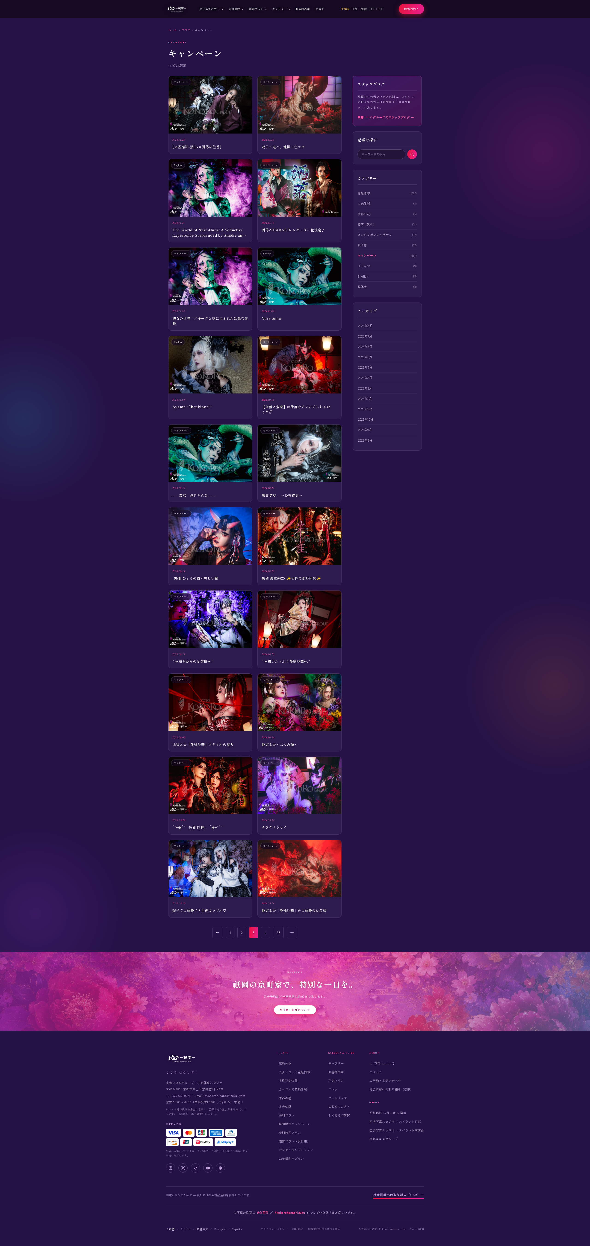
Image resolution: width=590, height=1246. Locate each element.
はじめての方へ (209, 9)
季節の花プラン (290, 1132)
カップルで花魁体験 (293, 1089)
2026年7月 (365, 336)
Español (237, 1229)
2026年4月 (365, 367)
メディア (363, 266)
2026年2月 (365, 388)
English (362, 276)
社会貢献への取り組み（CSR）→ (398, 1194)
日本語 (344, 9)
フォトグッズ (337, 1098)
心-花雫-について (382, 1063)
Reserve (411, 9)
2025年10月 (366, 419)
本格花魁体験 (288, 1080)
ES (380, 9)
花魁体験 (234, 9)
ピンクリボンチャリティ (374, 234)
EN (355, 9)
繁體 (364, 9)
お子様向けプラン (291, 1158)
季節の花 (363, 214)
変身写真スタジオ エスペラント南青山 (396, 1130)
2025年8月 (365, 440)
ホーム (172, 30)
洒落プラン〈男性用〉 (294, 1141)
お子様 (362, 245)
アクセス (375, 1072)
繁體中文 (202, 1229)
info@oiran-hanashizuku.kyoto (224, 1095)
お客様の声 (302, 9)
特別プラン (256, 9)
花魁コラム (336, 1080)
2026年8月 (365, 325)
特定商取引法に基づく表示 (324, 1229)
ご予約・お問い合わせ (295, 1010)
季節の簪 (285, 1098)
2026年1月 (365, 398)
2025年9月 (365, 429)
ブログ (319, 9)
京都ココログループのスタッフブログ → (385, 117)
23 (278, 932)
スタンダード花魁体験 (294, 1072)
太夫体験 (363, 203)
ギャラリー (279, 9)
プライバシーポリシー (273, 1229)
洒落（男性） (366, 224)
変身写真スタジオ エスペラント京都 (395, 1121)
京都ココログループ (383, 1139)
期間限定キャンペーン (294, 1124)
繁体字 (362, 286)
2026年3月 (365, 377)
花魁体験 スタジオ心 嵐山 (387, 1113)
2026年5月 (365, 357)
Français (220, 1229)
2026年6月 (365, 346)
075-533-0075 (181, 1095)
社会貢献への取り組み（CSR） (391, 1089)
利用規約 (297, 1229)
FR (373, 9)
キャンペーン (366, 255)
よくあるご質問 (339, 1115)
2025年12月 (365, 409)
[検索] (412, 154)
